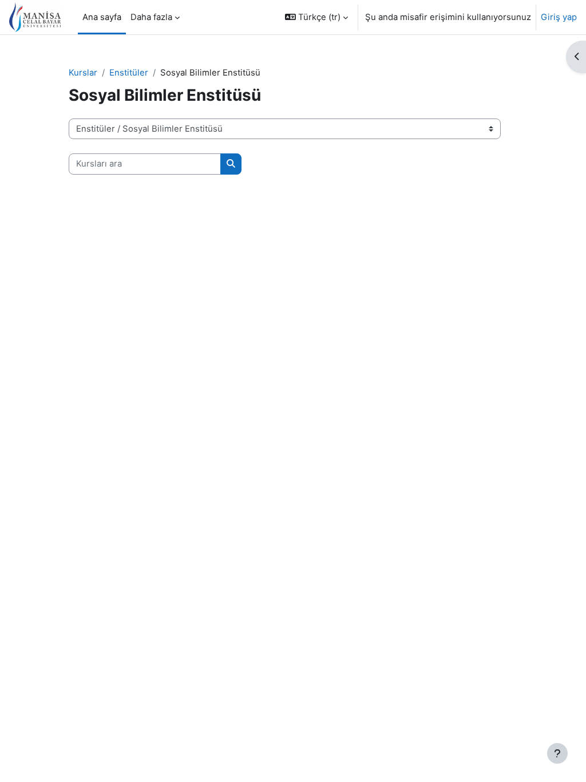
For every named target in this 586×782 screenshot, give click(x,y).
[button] (316, 17)
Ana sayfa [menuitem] (101, 17)
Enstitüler (128, 73)
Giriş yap (559, 17)
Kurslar (83, 73)
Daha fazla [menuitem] (151, 17)
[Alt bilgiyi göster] (557, 753)
